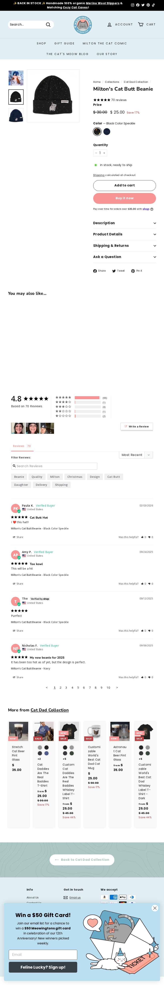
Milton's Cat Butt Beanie (26, 528)
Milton (55, 477)
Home (96, 82)
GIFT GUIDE (64, 43)
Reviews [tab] (18, 446)
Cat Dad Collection (136, 82)
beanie (19, 477)
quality (37, 477)
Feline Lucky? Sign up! (43, 967)
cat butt (113, 477)
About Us (33, 897)
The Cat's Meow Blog (67, 54)
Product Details (107, 234)
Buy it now (125, 198)
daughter (21, 485)
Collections (112, 82)
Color (114, 123)
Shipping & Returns (111, 245)
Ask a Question (107, 256)
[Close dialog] (154, 908)
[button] (143, 537)
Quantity (100, 145)
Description (104, 223)
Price (97, 105)
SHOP (41, 43)
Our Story (107, 54)
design (95, 477)
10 (108, 687)
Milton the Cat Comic (105, 43)
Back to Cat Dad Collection (84, 859)
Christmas (74, 477)
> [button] (117, 687)
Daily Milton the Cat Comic (99, 3)
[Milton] (18, 428)
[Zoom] (53, 96)
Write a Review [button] (139, 426)
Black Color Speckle (97, 132)
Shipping (99, 175)
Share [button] (19, 537)
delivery (41, 485)
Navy (107, 132)
